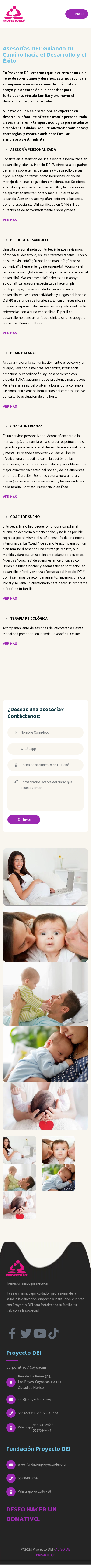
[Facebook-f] (12, 1333)
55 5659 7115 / (28, 1413)
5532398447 (42, 1430)
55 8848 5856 (28, 1478)
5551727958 (42, 1424)
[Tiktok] (53, 1333)
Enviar (26, 819)
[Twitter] (26, 1333)
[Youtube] (40, 1333)
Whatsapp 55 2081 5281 (35, 1491)
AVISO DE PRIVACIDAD (53, 1552)
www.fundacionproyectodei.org (42, 1464)
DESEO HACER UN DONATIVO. (31, 1514)
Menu (79, 14)
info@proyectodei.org (34, 1399)
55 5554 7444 (48, 1413)
